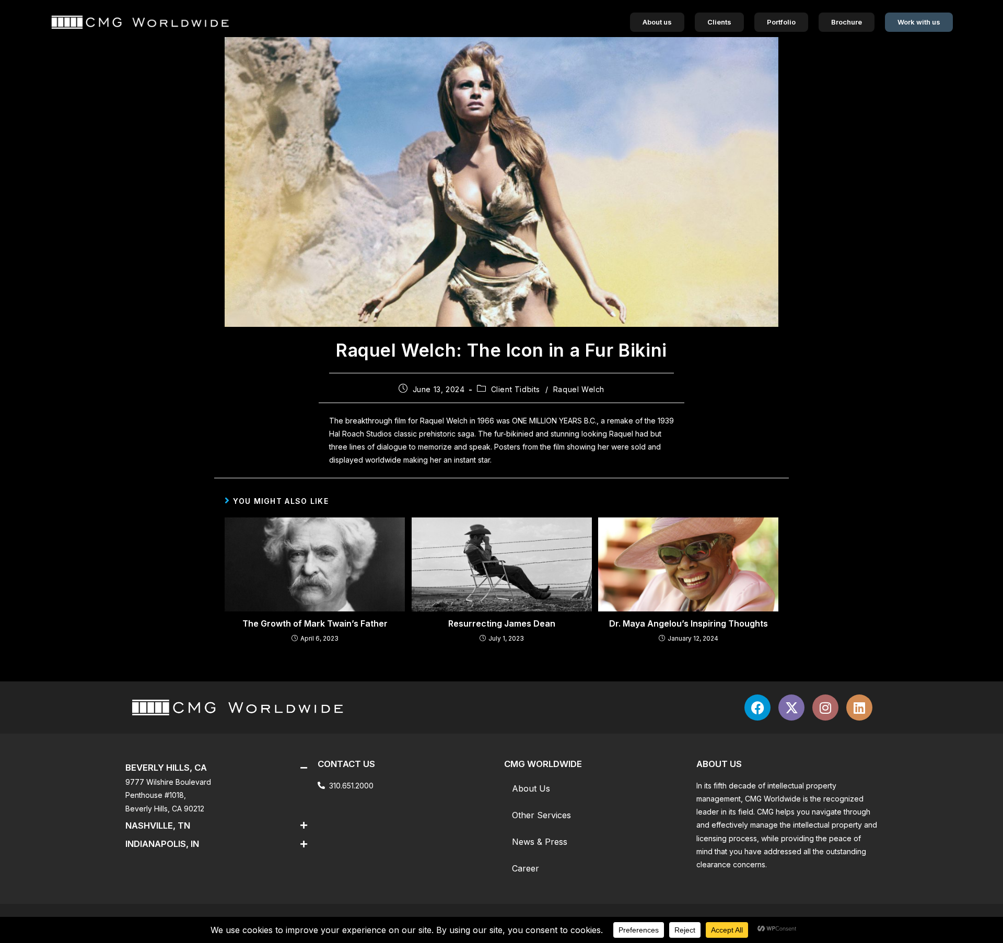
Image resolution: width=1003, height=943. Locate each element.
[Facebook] (757, 707)
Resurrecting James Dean (501, 623)
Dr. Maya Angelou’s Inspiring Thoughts (688, 623)
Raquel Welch (578, 389)
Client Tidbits (515, 389)
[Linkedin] (859, 707)
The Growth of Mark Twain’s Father (315, 623)
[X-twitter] (791, 707)
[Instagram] (825, 707)
